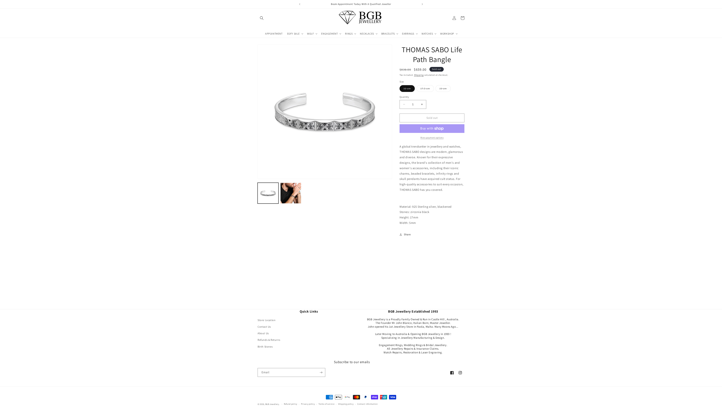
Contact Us (264, 326)
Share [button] (407, 234)
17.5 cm (427, 89)
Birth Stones (265, 346)
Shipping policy (346, 404)
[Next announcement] (422, 4)
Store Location (266, 320)
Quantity (404, 96)
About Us (263, 333)
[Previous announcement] (300, 4)
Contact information (367, 404)
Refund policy (290, 404)
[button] (262, 18)
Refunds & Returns (269, 340)
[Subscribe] (321, 372)
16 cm (409, 89)
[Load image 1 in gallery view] (268, 193)
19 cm (445, 89)
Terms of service (326, 404)
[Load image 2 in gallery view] (290, 193)
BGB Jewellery (272, 404)
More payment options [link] (432, 137)
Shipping (419, 74)
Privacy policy (308, 404)
